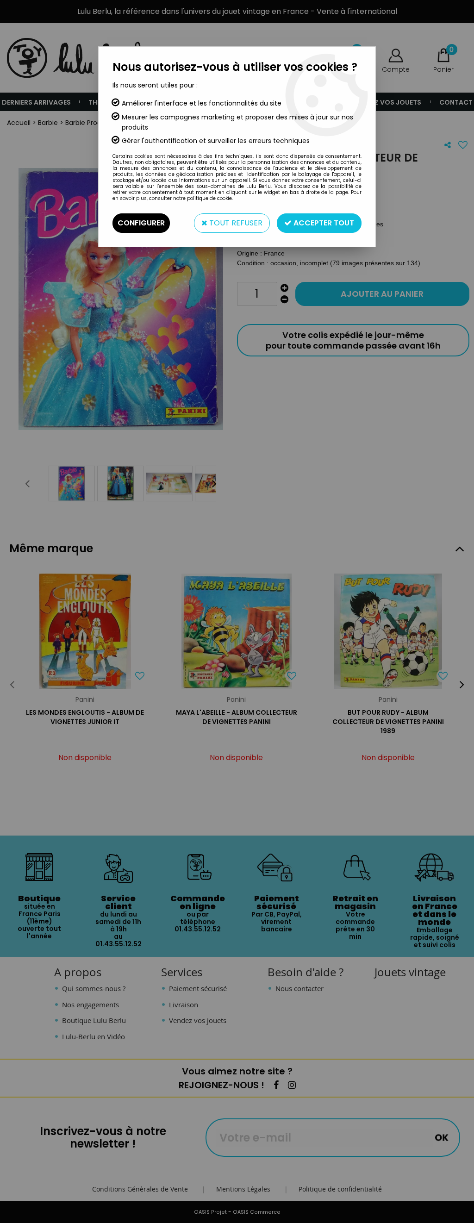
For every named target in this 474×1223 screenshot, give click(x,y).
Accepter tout (323, 223)
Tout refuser (234, 223)
